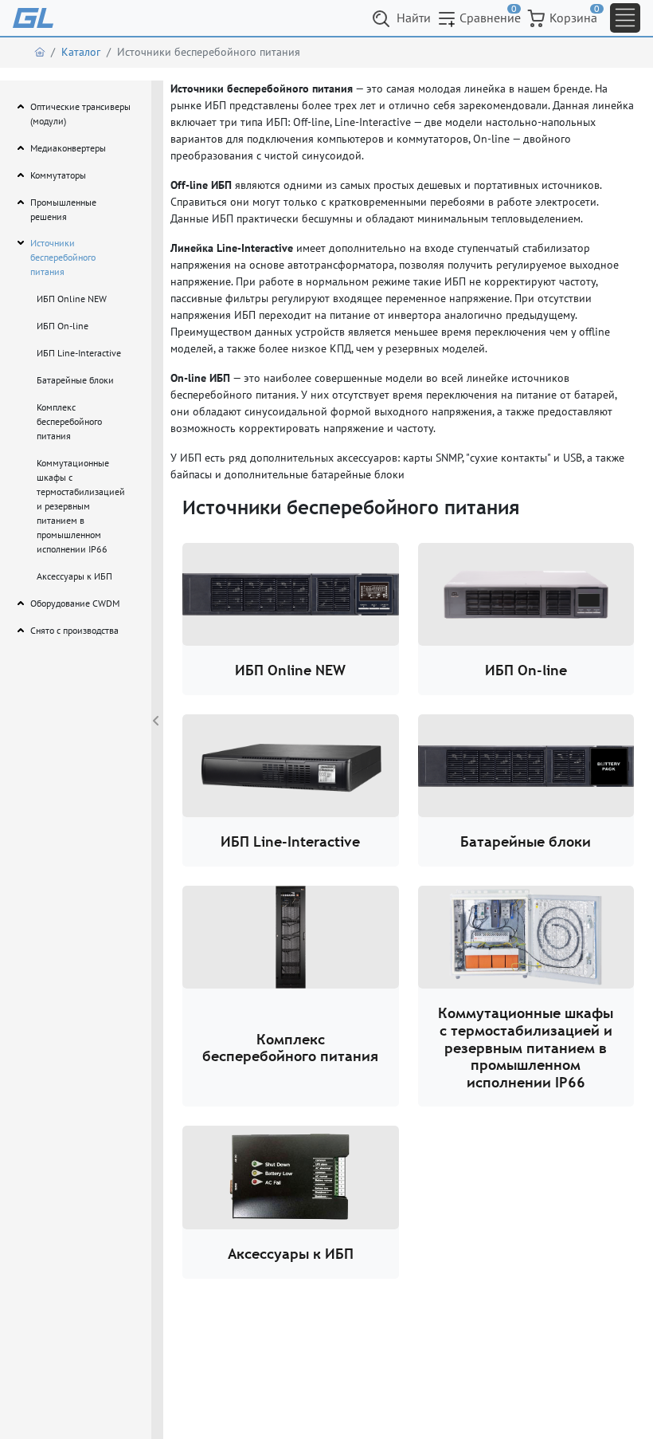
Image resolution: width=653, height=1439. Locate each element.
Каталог (80, 52)
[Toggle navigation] (625, 18)
